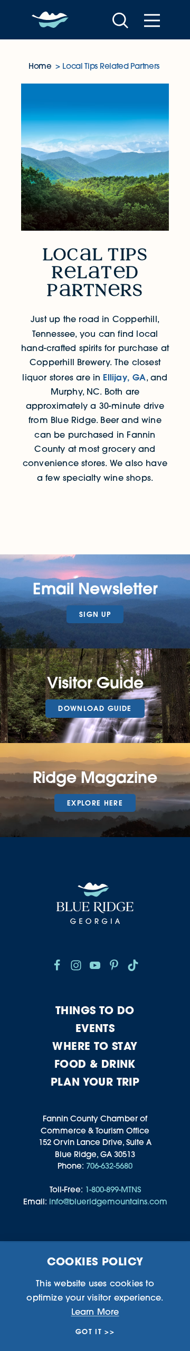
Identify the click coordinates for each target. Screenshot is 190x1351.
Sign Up (95, 614)
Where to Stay (94, 1046)
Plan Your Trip (95, 1082)
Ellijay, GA (124, 377)
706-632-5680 (109, 1166)
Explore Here (95, 803)
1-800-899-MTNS (113, 1189)
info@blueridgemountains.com (108, 1201)
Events (95, 1028)
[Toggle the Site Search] (120, 19)
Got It (88, 1331)
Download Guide (94, 708)
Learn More (95, 1311)
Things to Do (95, 1010)
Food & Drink (95, 1064)
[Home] (50, 20)
